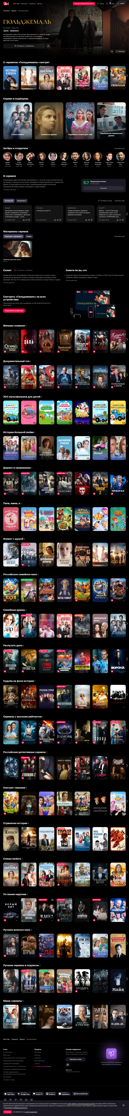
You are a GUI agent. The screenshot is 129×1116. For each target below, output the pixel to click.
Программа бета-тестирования (14, 1058)
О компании (7, 1052)
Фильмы (37, 1055)
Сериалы (37, 1058)
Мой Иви (37, 1052)
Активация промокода (42, 1066)
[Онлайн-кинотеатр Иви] (6, 3)
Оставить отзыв (8, 1080)
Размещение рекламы (11, 1063)
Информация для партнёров (13, 1061)
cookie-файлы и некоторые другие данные (81, 1103)
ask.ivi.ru (69, 1070)
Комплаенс (7, 1077)
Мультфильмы (39, 1061)
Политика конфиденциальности (14, 1069)
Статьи (37, 1063)
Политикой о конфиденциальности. (16, 1108)
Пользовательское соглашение (14, 1066)
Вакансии (6, 1055)
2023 (8, 28)
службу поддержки (30, 1112)
